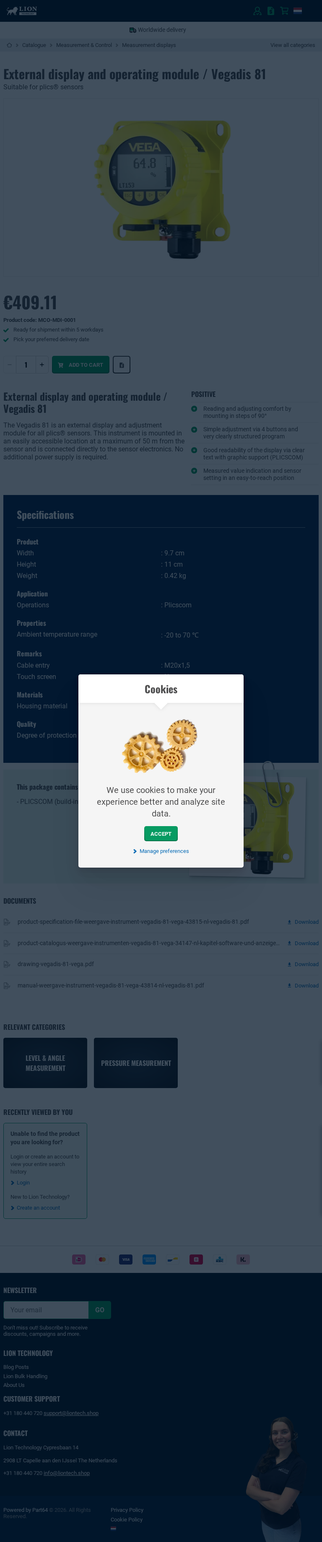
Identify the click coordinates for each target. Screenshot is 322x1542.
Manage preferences (164, 851)
